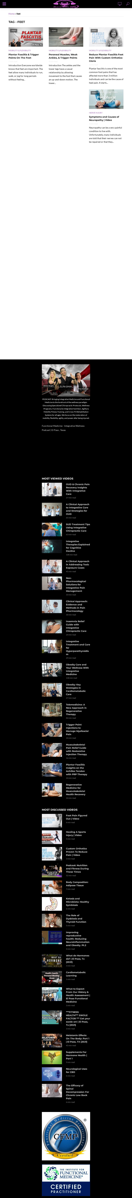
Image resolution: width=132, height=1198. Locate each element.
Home (12, 13)
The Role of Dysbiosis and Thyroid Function (76, 918)
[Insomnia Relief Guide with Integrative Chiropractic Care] (52, 626)
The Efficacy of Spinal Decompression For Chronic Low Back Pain (77, 1092)
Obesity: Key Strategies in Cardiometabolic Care (76, 689)
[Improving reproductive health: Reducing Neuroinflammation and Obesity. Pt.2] (52, 937)
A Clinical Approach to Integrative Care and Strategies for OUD (77, 509)
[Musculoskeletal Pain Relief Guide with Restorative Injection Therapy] (52, 750)
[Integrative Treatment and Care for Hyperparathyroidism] (52, 646)
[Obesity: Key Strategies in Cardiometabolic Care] (52, 690)
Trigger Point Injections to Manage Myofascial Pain (77, 729)
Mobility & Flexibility (20, 50)
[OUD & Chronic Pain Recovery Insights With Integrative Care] (52, 489)
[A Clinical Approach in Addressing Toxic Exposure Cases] (52, 566)
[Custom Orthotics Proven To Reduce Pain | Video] (52, 854)
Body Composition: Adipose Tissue (77, 884)
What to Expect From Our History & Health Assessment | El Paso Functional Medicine (78, 995)
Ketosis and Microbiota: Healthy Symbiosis (77, 902)
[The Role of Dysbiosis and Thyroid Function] (52, 920)
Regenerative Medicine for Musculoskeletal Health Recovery (75, 789)
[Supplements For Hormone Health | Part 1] (52, 1057)
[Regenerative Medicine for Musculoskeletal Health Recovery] (52, 789)
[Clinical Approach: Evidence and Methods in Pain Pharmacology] (52, 606)
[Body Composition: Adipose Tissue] (52, 887)
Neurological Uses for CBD (76, 1070)
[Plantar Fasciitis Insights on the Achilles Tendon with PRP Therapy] (52, 770)
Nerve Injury (96, 113)
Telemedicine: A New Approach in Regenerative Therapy (76, 709)
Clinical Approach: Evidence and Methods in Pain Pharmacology (77, 606)
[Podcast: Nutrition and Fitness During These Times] (52, 870)
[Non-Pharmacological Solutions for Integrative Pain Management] (52, 583)
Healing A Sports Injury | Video (76, 834)
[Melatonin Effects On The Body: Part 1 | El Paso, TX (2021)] (52, 1040)
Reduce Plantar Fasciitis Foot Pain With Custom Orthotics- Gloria (106, 57)
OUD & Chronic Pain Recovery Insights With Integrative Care (78, 489)
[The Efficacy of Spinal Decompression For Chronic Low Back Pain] (52, 1090)
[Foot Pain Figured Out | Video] (52, 820)
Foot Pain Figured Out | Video (76, 817)
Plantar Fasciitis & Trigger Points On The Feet (24, 56)
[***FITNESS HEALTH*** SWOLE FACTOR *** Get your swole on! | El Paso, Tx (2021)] (52, 1017)
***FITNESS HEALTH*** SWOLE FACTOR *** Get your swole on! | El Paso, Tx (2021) (78, 1018)
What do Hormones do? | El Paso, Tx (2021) (77, 958)
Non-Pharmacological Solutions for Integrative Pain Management (76, 584)
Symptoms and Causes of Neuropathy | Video (104, 118)
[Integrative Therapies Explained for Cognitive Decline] (52, 546)
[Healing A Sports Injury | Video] (52, 837)
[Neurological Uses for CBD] (52, 1074)
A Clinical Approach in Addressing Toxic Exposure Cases (77, 564)
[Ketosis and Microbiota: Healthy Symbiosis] (52, 904)
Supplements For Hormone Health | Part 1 (76, 1055)
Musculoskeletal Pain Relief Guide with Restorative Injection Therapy (76, 749)
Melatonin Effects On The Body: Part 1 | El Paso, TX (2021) (77, 1038)
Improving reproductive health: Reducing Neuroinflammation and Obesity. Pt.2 (78, 939)
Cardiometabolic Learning (76, 974)
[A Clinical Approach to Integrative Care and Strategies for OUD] (52, 509)
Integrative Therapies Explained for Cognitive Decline (78, 546)
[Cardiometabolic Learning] (52, 977)
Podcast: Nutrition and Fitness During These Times (77, 868)
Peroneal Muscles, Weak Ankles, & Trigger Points (63, 56)
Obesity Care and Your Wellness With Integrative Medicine (77, 669)
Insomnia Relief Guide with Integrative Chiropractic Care (76, 626)
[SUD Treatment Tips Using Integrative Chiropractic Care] (52, 529)
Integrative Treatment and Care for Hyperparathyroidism (78, 648)
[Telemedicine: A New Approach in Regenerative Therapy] (52, 710)
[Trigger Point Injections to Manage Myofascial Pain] (52, 730)
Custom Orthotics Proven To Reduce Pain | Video (76, 851)
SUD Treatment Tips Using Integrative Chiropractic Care (78, 527)
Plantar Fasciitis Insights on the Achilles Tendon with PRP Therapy (76, 769)
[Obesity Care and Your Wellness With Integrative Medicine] (52, 670)
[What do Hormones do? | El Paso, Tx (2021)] (52, 961)
